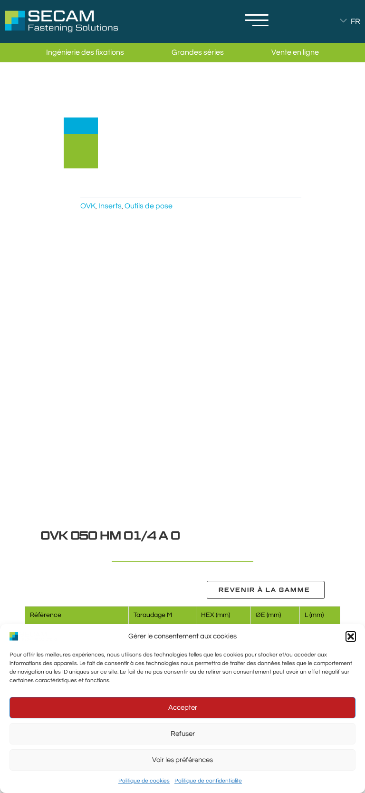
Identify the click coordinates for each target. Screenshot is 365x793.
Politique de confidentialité (208, 781)
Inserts (110, 206)
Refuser (183, 733)
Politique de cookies (144, 781)
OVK (88, 206)
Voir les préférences (182, 760)
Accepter (182, 707)
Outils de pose (149, 206)
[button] (350, 636)
